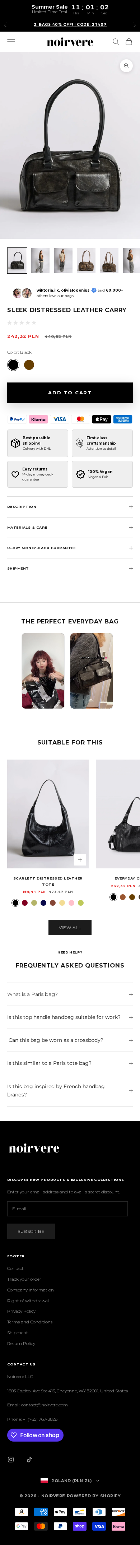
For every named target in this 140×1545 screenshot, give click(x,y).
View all (70, 927)
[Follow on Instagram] (10, 1459)
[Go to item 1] (17, 260)
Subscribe (31, 1231)
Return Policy (21, 1343)
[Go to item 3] (63, 260)
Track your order (24, 1279)
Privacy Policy (21, 1311)
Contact (15, 1268)
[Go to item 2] (40, 260)
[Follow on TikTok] (29, 1459)
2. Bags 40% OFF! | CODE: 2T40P (70, 24)
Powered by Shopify (94, 1495)
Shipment (17, 1332)
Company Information (30, 1290)
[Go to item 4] (86, 260)
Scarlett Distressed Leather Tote (48, 881)
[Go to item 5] (109, 260)
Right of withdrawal (28, 1300)
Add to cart (70, 392)
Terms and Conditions (29, 1321)
